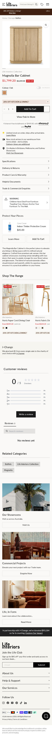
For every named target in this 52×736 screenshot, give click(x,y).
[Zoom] (45, 24)
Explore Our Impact (34, 633)
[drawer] (26, 102)
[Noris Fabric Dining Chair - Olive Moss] (42, 328)
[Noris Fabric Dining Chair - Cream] (39, 328)
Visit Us (26, 525)
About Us (7, 673)
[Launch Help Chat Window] (46, 716)
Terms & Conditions (20, 719)
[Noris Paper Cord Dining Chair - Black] (6, 328)
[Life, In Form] (26, 594)
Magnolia (8, 470)
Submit (41, 665)
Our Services (9, 687)
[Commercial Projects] (26, 546)
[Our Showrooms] (26, 497)
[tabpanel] (26, 436)
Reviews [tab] (10, 423)
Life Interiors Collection (12, 71)
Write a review (26, 414)
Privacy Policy (7, 719)
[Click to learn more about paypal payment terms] (28, 127)
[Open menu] (3, 4)
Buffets (8, 464)
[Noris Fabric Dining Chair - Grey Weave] (36, 328)
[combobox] (29, 4)
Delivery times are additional (18, 144)
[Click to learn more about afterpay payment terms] (44, 124)
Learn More (13, 239)
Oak (4, 93)
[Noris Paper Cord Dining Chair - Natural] (3, 328)
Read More (26, 622)
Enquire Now (26, 573)
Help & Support (11, 680)
